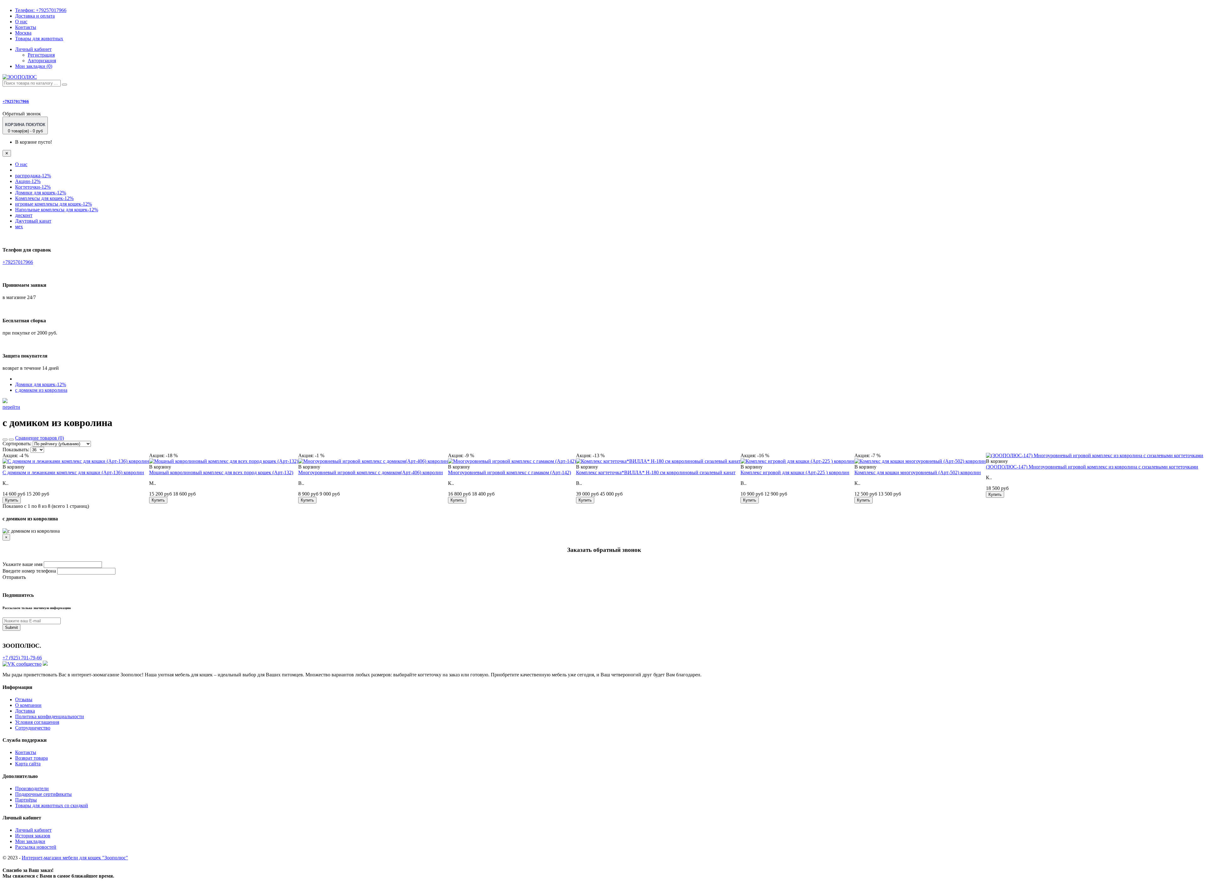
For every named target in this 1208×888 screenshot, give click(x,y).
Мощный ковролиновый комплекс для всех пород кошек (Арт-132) (221, 472)
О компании (28, 705)
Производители (32, 788)
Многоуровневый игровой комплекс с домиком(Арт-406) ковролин (370, 472)
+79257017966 (40, 10)
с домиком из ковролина (41, 390)
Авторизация (42, 60)
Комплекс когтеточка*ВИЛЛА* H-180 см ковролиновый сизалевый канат (655, 472)
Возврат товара (31, 758)
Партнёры (26, 799)
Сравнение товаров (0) (39, 438)
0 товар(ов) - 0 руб (25, 127)
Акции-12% (28, 181)
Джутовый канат (33, 221)
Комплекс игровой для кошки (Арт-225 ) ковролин (795, 472)
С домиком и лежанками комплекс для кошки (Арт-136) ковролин (73, 472)
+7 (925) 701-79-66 (22, 657)
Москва (23, 33)
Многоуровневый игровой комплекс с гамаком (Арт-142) (509, 472)
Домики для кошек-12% (40, 192)
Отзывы (23, 699)
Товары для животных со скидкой (51, 805)
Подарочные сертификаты (43, 794)
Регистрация (41, 55)
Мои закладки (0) (33, 66)
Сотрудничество (32, 727)
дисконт (23, 215)
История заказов (32, 835)
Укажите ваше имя (22, 564)
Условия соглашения (37, 722)
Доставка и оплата (35, 16)
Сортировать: (17, 443)
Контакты (25, 27)
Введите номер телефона (29, 571)
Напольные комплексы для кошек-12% (56, 209)
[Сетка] (11, 440)
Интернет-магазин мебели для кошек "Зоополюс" (75, 857)
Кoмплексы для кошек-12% (44, 198)
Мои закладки (30, 841)
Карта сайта (28, 763)
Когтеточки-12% (33, 187)
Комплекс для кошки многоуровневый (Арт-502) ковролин (917, 472)
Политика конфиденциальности (49, 716)
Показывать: (16, 449)
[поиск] (64, 85)
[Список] (5, 440)
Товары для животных (39, 38)
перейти (11, 407)
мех (19, 226)
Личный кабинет (33, 830)
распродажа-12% (33, 175)
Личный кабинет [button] (33, 49)
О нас (21, 21)
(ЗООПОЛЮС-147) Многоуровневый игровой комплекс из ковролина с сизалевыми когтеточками (1092, 466)
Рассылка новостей (35, 847)
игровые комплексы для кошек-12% (53, 204)
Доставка (25, 710)
